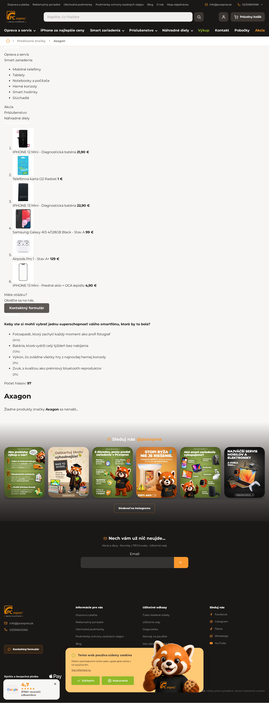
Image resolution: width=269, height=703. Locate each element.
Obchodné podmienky (78, 4)
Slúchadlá (21, 98)
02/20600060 (18, 629)
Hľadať (199, 17)
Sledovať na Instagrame (134, 508)
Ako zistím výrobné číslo (158, 643)
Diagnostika (150, 629)
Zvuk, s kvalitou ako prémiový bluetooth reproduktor (57, 368)
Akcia (8, 107)
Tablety (19, 75)
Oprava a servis (16, 54)
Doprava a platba (18, 4)
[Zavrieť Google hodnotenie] (55, 684)
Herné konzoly (25, 86)
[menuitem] (19, 31)
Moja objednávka (178, 4)
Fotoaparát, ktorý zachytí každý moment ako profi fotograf (61, 334)
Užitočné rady (151, 622)
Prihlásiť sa (181, 562)
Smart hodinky (25, 92)
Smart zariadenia (18, 60)
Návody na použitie (155, 636)
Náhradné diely (17, 118)
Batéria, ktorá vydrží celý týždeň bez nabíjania (50, 346)
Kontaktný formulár (26, 308)
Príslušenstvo (15, 113)
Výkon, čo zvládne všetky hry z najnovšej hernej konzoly (59, 357)
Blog (150, 4)
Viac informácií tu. (81, 670)
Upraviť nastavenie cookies (249, 690)
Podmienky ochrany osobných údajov (120, 4)
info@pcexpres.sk (21, 623)
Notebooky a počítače (31, 81)
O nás (160, 4)
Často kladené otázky (156, 615)
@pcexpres (149, 439)
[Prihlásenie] (223, 17)
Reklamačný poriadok (46, 4)
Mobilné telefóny (27, 69)
